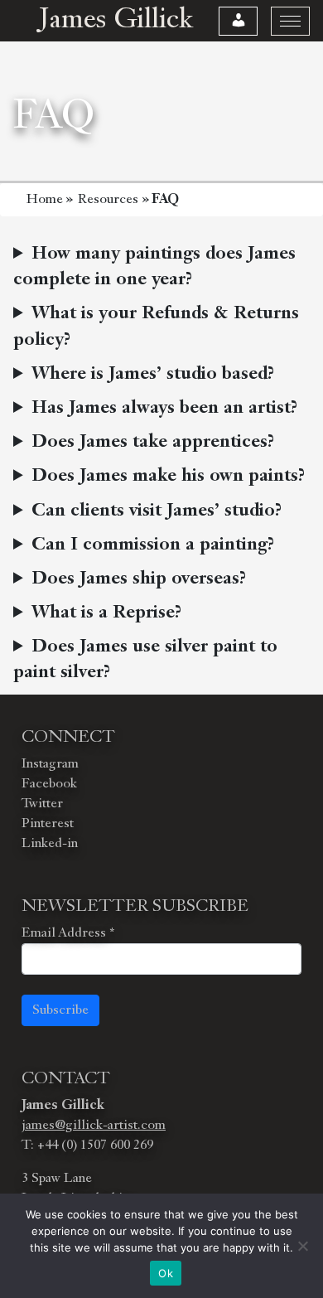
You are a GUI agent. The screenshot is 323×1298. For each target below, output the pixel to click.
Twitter (42, 804)
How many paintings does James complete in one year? (154, 266)
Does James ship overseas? (138, 579)
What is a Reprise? (106, 613)
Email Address (68, 933)
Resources (108, 199)
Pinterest (48, 824)
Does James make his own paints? (168, 476)
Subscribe (60, 1010)
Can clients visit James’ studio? (156, 511)
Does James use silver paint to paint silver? (145, 659)
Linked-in (50, 843)
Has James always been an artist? (164, 408)
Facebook (49, 784)
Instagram (50, 764)
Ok (165, 1273)
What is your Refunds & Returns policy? (156, 326)
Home (45, 199)
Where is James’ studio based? (152, 374)
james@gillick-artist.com (94, 1125)
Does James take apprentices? (152, 442)
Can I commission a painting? (152, 545)
